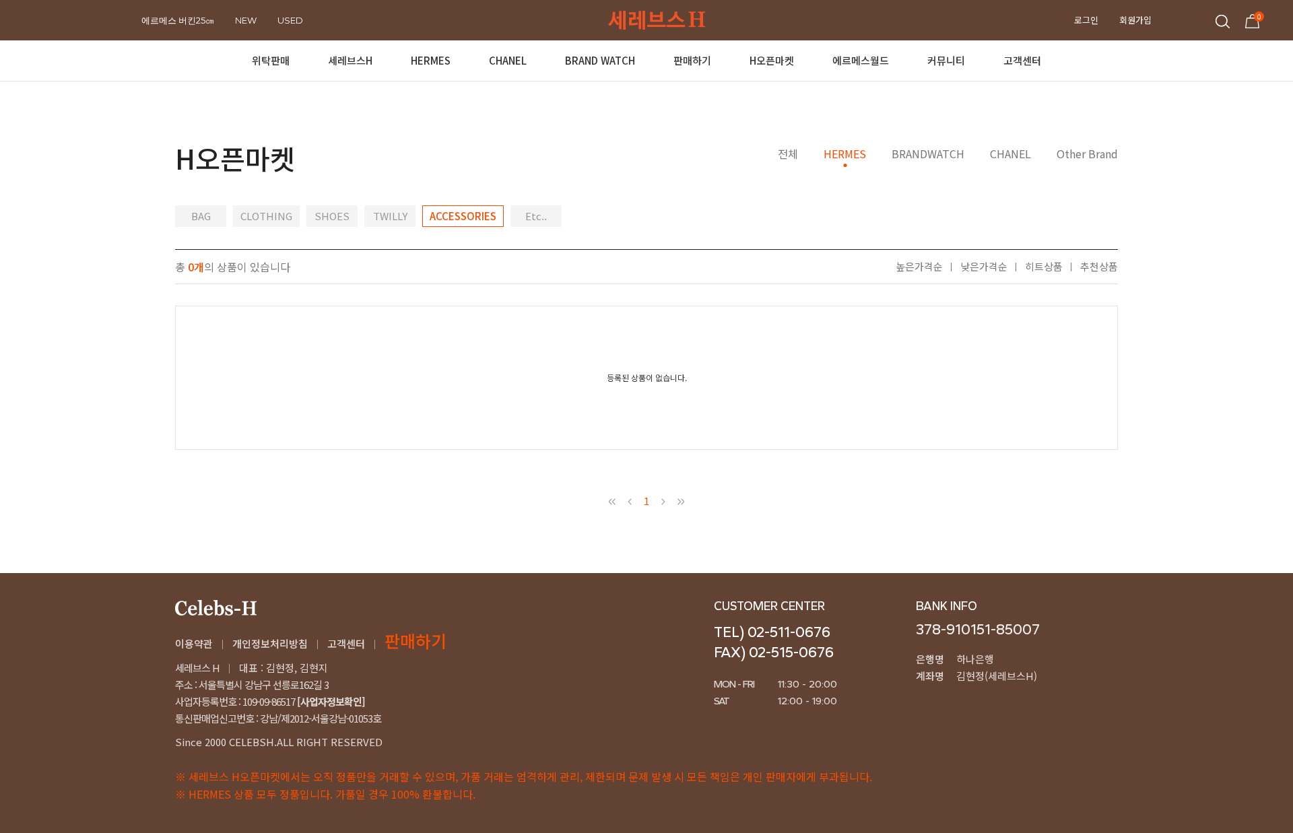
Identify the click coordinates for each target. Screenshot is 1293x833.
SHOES (332, 216)
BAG (201, 216)
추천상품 (1099, 266)
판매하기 (415, 640)
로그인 (1086, 19)
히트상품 (1044, 266)
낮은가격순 (983, 266)
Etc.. (536, 216)
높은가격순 (919, 266)
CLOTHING (266, 216)
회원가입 (1135, 19)
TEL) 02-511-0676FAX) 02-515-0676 (774, 642)
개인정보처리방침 (270, 643)
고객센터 (346, 643)
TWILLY (390, 216)
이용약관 (194, 643)
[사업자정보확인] (330, 701)
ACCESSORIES (463, 216)
